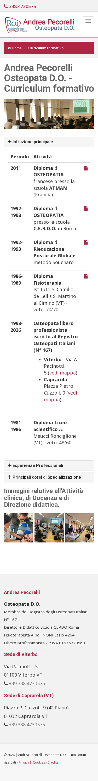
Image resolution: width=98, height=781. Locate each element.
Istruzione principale (33, 141)
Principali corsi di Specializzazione (47, 477)
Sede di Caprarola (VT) (29, 695)
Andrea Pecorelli (22, 592)
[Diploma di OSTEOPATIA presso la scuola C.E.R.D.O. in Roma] (86, 208)
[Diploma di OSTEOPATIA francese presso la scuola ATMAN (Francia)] (86, 168)
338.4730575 (22, 6)
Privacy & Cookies (32, 762)
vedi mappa (62, 373)
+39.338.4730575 (27, 683)
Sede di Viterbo (21, 654)
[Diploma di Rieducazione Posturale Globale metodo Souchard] (86, 242)
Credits (53, 762)
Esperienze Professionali (38, 465)
